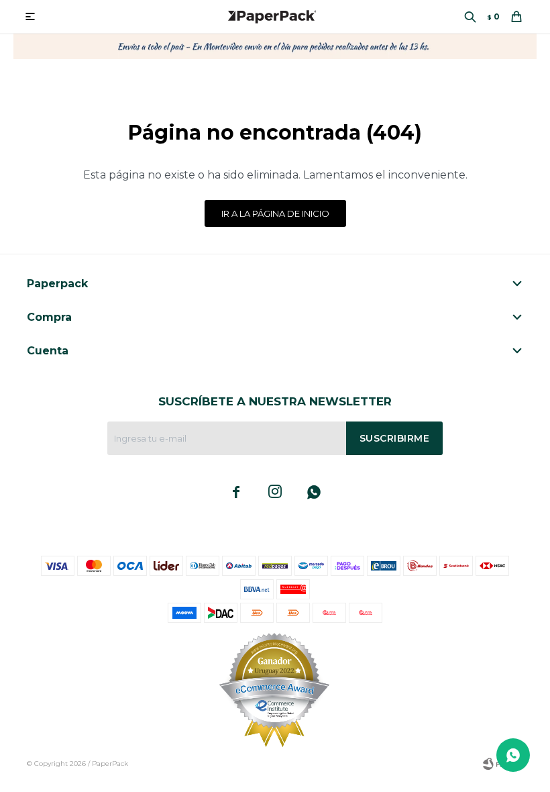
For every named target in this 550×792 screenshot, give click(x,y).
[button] (470, 17)
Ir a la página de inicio (275, 213)
